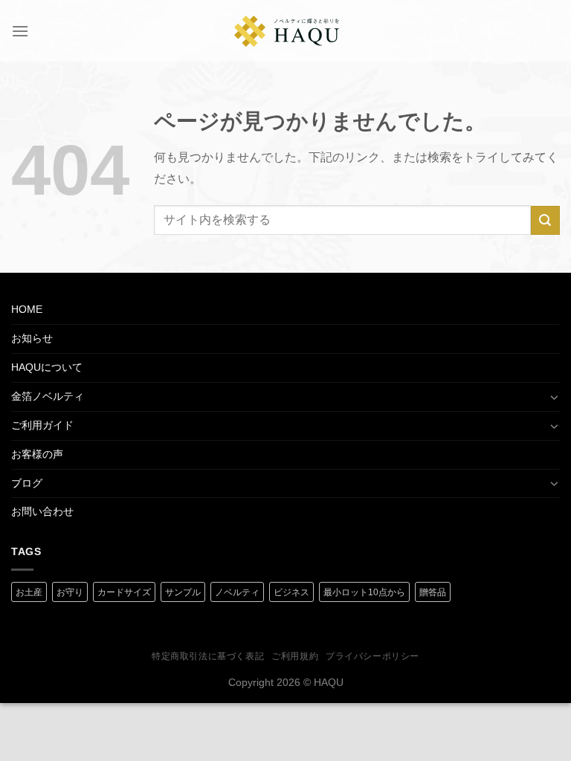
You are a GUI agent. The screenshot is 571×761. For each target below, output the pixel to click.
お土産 (29, 592)
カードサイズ (124, 592)
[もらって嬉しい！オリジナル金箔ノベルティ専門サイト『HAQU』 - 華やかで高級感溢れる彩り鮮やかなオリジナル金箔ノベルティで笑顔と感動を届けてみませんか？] (287, 31)
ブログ (26, 483)
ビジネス (291, 592)
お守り (70, 592)
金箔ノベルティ (47, 396)
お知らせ (32, 338)
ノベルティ (237, 592)
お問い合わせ (42, 511)
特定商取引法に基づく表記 (208, 656)
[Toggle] (554, 397)
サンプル (183, 592)
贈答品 (432, 592)
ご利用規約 (294, 656)
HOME (26, 309)
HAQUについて (47, 367)
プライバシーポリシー (372, 656)
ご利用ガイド (42, 425)
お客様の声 (37, 454)
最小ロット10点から (364, 592)
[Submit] (545, 220)
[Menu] (20, 31)
